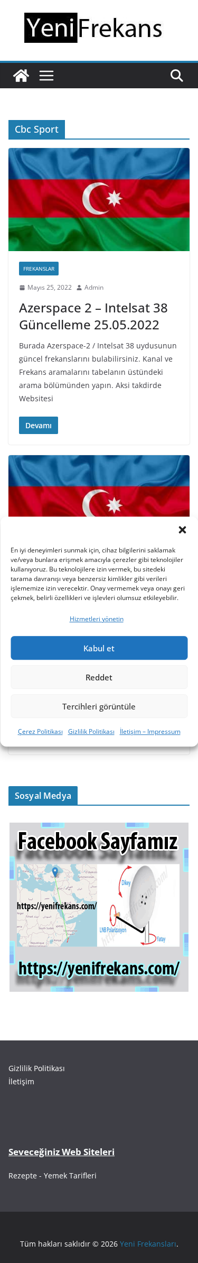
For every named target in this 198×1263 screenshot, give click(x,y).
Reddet (99, 677)
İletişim (21, 1081)
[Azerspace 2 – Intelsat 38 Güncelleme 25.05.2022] (99, 199)
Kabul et (99, 648)
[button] (182, 529)
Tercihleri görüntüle (99, 706)
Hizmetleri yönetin (97, 618)
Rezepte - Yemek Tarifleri (52, 1175)
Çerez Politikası (40, 731)
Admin (93, 287)
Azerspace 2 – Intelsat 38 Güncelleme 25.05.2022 (93, 316)
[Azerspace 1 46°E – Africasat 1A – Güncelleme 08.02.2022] (99, 506)
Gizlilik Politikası (91, 731)
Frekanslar (38, 268)
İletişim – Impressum (150, 731)
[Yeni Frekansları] (21, 75)
